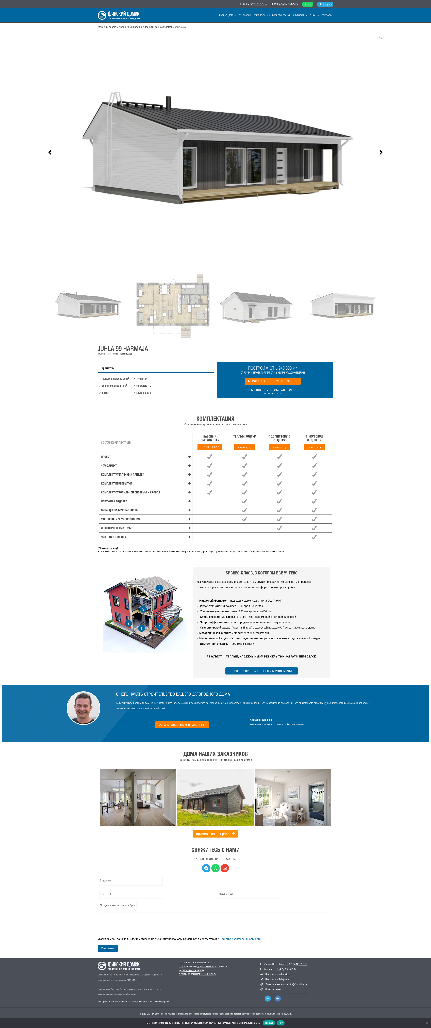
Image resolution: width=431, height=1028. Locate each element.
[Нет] (426, 1023)
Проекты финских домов (158, 27)
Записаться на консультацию (184, 725)
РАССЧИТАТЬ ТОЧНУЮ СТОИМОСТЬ (274, 381)
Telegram (327, 4)
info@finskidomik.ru (299, 984)
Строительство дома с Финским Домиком (203, 967)
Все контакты (273, 989)
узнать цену (245, 447)
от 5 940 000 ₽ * (210, 447)
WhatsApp (284, 974)
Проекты (113, 27)
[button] (234, 15)
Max (310, 4)
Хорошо (268, 1022)
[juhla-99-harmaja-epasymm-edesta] (215, 152)
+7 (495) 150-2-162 (288, 4)
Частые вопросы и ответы (194, 963)
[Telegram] (268, 998)
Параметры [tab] (107, 368)
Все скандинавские (131, 27)
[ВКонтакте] (278, 998)
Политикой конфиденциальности (240, 939)
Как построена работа (191, 970)
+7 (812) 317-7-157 (257, 4)
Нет (280, 1022)
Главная (102, 27)
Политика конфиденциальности (197, 974)
